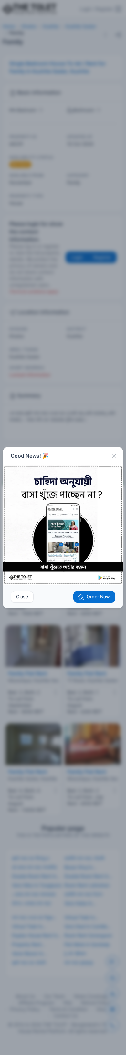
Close (22, 596)
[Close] (114, 456)
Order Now (98, 596)
